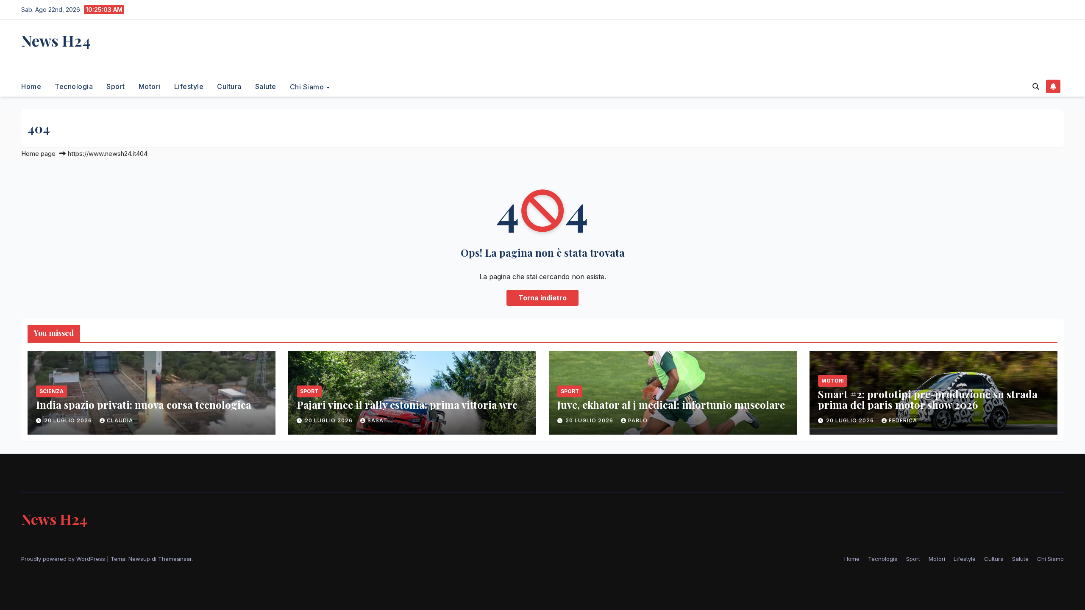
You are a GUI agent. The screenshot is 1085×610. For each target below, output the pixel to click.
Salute (265, 86)
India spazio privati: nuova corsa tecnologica (143, 404)
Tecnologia (74, 86)
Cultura (229, 86)
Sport (115, 86)
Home (31, 86)
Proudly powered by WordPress (64, 558)
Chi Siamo (308, 86)
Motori (150, 86)
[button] (1035, 86)
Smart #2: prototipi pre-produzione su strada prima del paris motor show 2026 (928, 399)
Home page (38, 154)
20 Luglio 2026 (69, 420)
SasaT (377, 420)
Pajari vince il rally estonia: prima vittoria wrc (407, 404)
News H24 (56, 40)
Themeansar (175, 558)
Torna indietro (542, 298)
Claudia (120, 420)
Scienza (51, 391)
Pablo (638, 420)
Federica (903, 420)
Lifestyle (189, 86)
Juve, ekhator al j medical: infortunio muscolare (671, 404)
